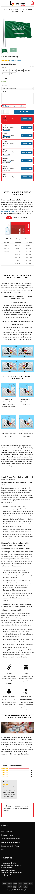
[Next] (30, 31)
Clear (32, 66)
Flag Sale (6, 9)
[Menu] (2, 3)
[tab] (9, 217)
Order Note (5, 92)
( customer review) (15, 60)
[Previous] (4, 31)
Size (3, 67)
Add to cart (23, 111)
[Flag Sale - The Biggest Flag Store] (17, 3)
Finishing (5, 85)
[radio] (6, 70)
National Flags (19, 9)
